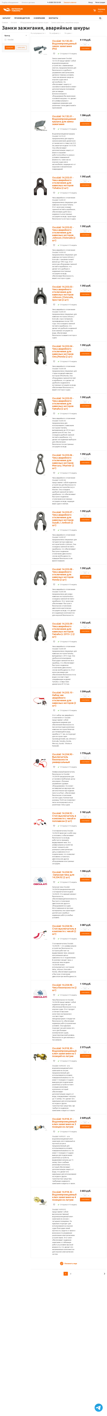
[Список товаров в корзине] (99, 12)
